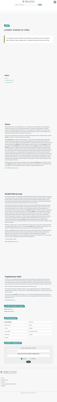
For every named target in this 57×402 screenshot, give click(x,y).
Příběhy (30, 328)
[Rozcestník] (55, 2)
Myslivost (31, 322)
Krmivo (30, 325)
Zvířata (6, 328)
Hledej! (40, 4)
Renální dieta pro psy (9, 80)
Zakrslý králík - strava (14, 167)
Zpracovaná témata (33, 331)
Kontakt (31, 334)
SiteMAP (3, 386)
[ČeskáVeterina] (28, 2)
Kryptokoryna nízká (9, 82)
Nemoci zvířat (8, 325)
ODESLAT (28, 361)
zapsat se (25, 358)
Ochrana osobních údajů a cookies (9, 384)
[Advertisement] (28, 14)
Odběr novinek (5, 380)
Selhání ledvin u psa (14, 241)
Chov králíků (7, 331)
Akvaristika (7, 334)
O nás (3, 378)
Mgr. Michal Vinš (9, 309)
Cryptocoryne (12, 300)
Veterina (6, 337)
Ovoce (6, 78)
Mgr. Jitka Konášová (10, 311)
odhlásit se (33, 358)
